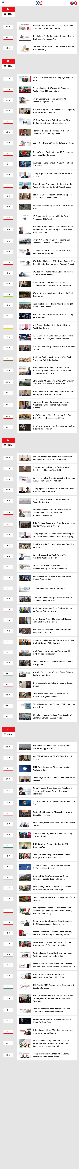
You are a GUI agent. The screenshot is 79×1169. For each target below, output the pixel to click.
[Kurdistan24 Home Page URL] (39, 3)
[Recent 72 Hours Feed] (72, 3)
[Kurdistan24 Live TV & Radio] (75, 3)
